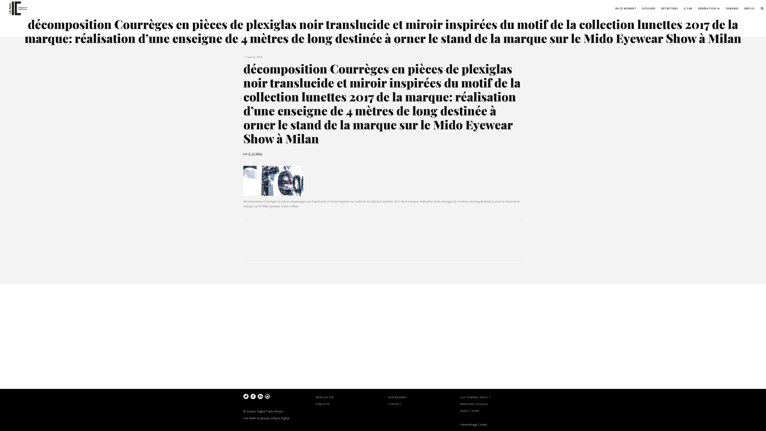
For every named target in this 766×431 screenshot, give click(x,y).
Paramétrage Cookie (473, 424)
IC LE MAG (255, 154)
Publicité (323, 404)
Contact (394, 404)
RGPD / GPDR (469, 411)
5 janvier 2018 (254, 57)
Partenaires (397, 397)
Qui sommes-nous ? (475, 397)
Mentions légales (474, 404)
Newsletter (325, 397)
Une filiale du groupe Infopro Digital (266, 418)
